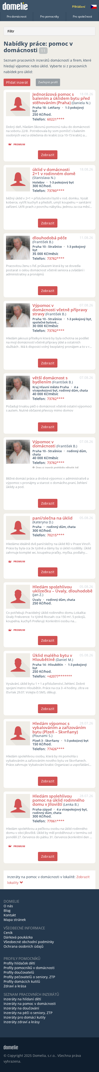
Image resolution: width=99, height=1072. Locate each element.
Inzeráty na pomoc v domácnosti (30, 1003)
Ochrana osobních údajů (23, 946)
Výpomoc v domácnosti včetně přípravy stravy (59, 310)
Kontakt (10, 915)
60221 (55, 119)
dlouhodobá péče (49, 238)
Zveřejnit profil (48, 82)
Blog (7, 910)
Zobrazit (47, 154)
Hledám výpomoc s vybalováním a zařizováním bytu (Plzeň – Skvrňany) (59, 728)
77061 (55, 821)
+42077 (59, 676)
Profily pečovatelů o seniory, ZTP (29, 977)
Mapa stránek (15, 919)
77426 (55, 749)
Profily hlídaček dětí (19, 963)
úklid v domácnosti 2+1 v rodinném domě (53, 171)
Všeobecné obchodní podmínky (29, 941)
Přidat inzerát (17, 82)
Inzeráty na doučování (21, 1008)
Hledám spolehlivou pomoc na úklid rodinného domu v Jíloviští (58, 800)
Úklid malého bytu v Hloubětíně (52, 657)
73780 (55, 190)
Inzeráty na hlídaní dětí (22, 999)
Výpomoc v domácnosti (44, 444)
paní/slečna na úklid (52, 518)
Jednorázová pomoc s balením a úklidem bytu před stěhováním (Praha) (61, 98)
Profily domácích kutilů (22, 981)
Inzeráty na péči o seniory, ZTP (28, 1012)
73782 (55, 258)
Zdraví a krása (15, 986)
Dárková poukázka (18, 937)
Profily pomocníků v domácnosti (29, 967)
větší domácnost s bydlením (50, 380)
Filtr (10, 31)
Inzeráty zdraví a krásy (22, 1022)
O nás (8, 906)
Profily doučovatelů (19, 972)
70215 (55, 535)
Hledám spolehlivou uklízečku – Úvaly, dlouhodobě (62, 589)
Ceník (8, 932)
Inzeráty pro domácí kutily (24, 1017)
